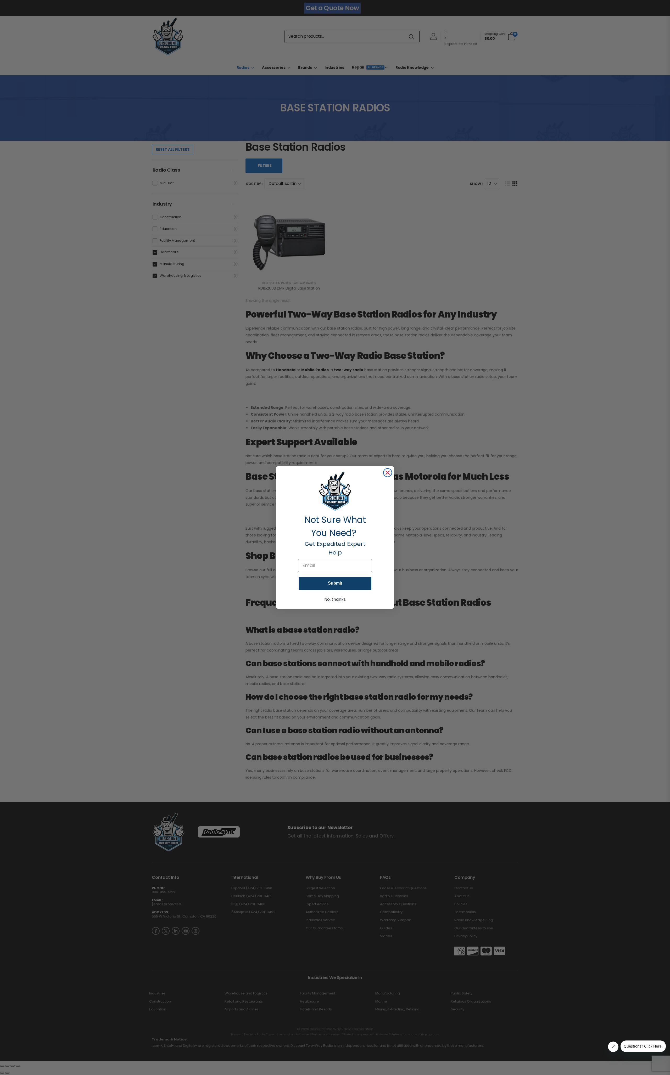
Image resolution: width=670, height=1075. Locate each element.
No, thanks (335, 599)
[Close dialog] (387, 472)
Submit (335, 583)
